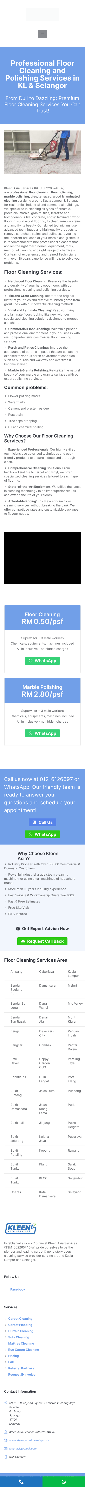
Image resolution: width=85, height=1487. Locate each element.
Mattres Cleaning (21, 1343)
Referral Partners (21, 1368)
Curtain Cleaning (20, 1331)
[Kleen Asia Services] (42, 1228)
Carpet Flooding (20, 1325)
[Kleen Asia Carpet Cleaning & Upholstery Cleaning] (42, 14)
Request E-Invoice (21, 1374)
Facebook (17, 1289)
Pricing (13, 1356)
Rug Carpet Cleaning (23, 1350)
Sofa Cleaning (18, 1337)
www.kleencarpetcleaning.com (29, 1440)
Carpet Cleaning (20, 1319)
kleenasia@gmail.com (23, 1448)
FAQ (11, 1362)
